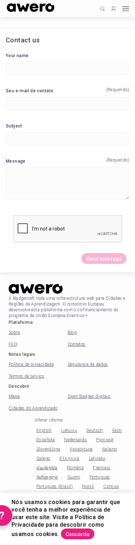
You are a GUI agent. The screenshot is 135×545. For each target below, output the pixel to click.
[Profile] (113, 8)
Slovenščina (48, 449)
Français (101, 467)
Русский (104, 439)
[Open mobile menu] (125, 9)
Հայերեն (47, 467)
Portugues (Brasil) (54, 486)
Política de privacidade (31, 364)
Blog (72, 332)
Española (45, 439)
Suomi (73, 477)
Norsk (88, 486)
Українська (81, 449)
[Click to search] (102, 8)
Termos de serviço (26, 376)
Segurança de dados (88, 364)
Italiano (109, 449)
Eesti (117, 430)
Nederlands (75, 439)
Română (75, 467)
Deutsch (94, 430)
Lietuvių (69, 430)
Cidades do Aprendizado (33, 408)
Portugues (100, 477)
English (44, 430)
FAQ (13, 344)
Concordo (78, 534)
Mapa (14, 396)
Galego (43, 458)
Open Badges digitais (89, 396)
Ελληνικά (69, 458)
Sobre (14, 332)
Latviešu (97, 458)
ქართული (47, 477)
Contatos (77, 344)
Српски (111, 486)
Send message (104, 259)
